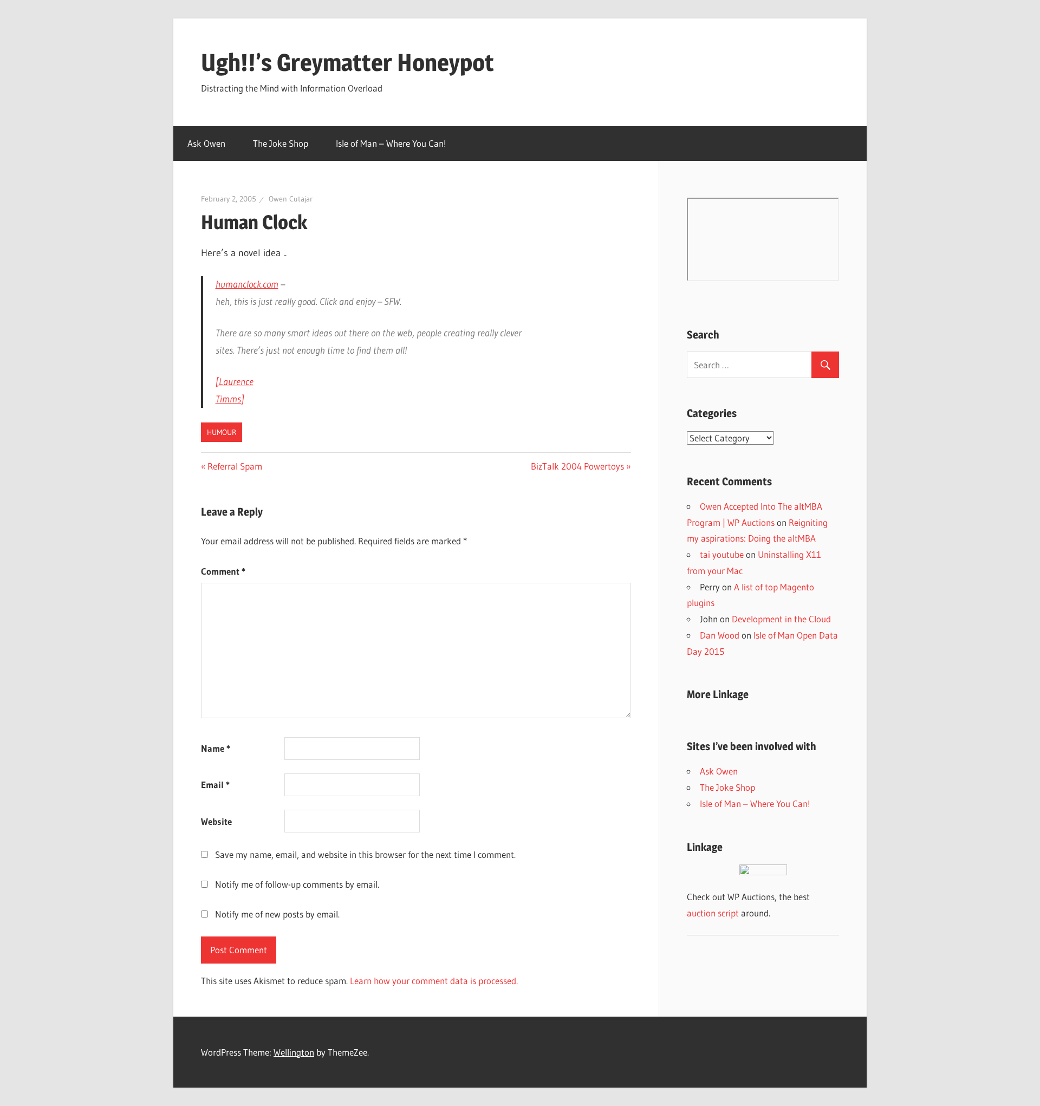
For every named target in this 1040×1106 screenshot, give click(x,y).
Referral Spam (234, 466)
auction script (713, 913)
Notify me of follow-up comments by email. (297, 884)
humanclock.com (247, 284)
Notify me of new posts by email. (277, 914)
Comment (223, 571)
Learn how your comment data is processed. (434, 980)
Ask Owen (206, 143)
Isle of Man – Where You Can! (391, 143)
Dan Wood (719, 635)
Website (216, 821)
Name (215, 748)
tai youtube (722, 554)
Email (215, 784)
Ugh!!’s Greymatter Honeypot (347, 62)
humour (221, 432)
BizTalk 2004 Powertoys (577, 466)
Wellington (294, 1052)
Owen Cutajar (291, 199)
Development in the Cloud (781, 618)
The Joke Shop (280, 143)
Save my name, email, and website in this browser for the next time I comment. (365, 854)
